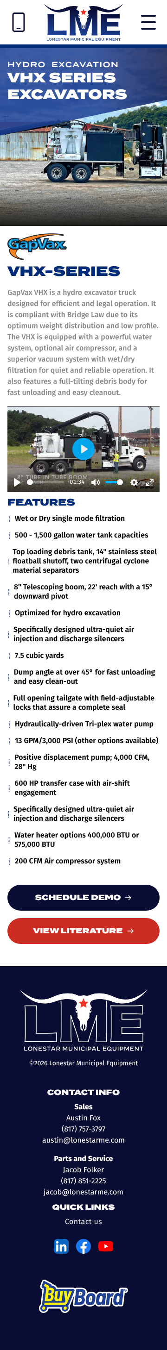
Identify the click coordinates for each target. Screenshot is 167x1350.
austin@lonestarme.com (83, 1140)
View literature (77, 931)
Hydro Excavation (63, 65)
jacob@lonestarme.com (83, 1192)
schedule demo (78, 898)
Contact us (83, 1222)
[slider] (45, 482)
